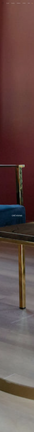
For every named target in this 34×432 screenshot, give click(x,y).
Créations (18, 3)
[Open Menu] (32, 3)
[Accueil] (3, 3)
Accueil (7, 3)
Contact (24, 3)
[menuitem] (3, 3)
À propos (13, 3)
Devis (29, 3)
